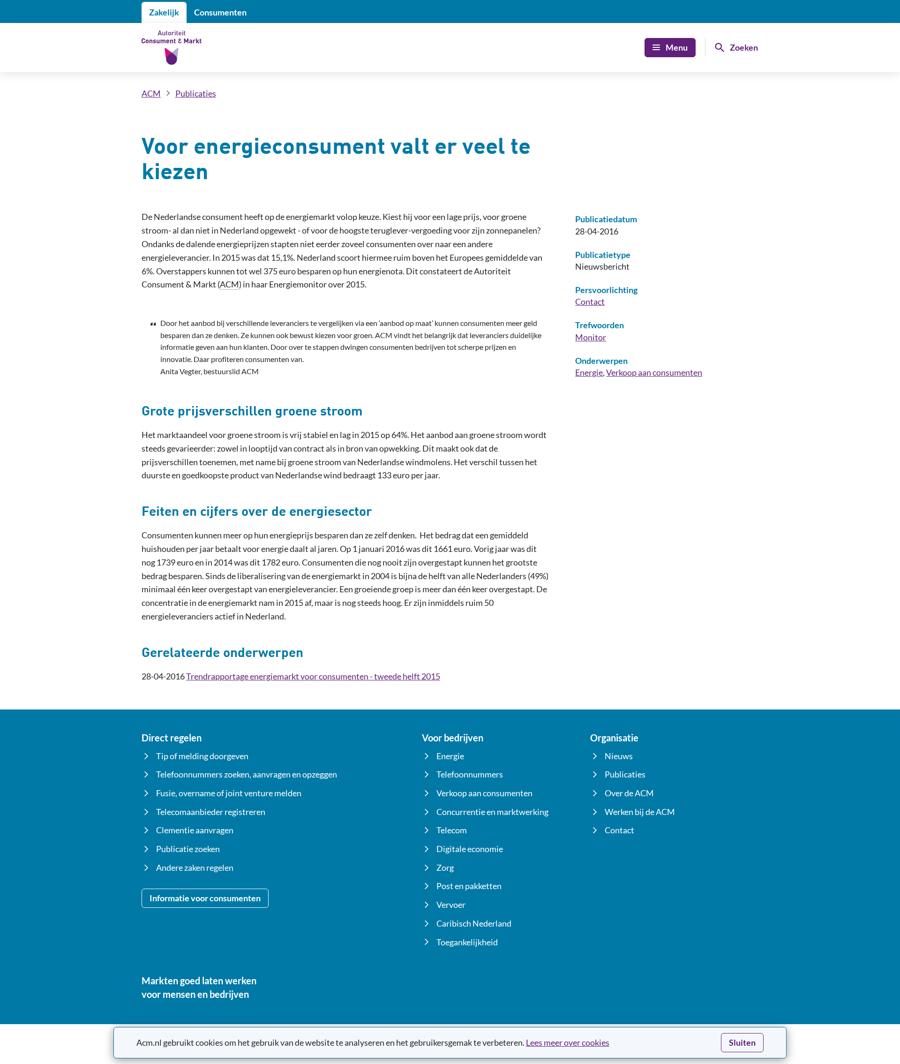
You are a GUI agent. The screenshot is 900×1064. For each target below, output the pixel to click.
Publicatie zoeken (188, 849)
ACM (151, 93)
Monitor (590, 337)
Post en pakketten (469, 886)
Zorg (445, 867)
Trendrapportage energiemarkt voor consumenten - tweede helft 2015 (313, 676)
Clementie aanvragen (194, 830)
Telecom (451, 830)
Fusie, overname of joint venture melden (228, 793)
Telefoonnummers (469, 774)
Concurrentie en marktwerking (492, 812)
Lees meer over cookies (567, 1042)
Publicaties (195, 93)
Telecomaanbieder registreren (210, 812)
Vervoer (450, 904)
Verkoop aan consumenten (654, 372)
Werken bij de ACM (640, 812)
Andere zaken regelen (194, 867)
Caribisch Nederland (473, 923)
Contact (590, 301)
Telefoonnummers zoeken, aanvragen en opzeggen (246, 774)
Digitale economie (469, 849)
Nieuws (619, 756)
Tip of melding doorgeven (202, 756)
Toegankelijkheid (467, 942)
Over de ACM (629, 793)
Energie (589, 372)
